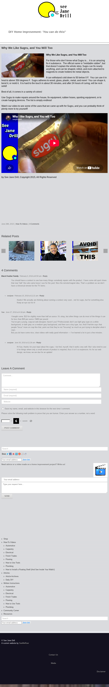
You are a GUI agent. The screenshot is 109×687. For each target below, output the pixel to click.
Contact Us (53, 655)
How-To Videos (22, 224)
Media (53, 663)
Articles (7, 573)
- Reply (44, 276)
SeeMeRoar (24, 643)
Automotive (10, 546)
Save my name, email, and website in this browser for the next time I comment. (37, 409)
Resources (8, 614)
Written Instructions (12, 583)
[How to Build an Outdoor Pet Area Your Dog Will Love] (21, 251)
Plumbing (9, 566)
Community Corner (11, 610)
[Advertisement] (17, 518)
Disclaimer (101, 672)
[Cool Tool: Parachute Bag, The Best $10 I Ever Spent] (53, 251)
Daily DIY (9, 580)
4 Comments (34, 224)
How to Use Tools (13, 563)
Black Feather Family (10, 276)
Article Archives (12, 576)
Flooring (9, 559)
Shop (6, 539)
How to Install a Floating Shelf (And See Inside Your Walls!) (30, 569)
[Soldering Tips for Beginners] (85, 251)
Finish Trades (11, 556)
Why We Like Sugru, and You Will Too (27, 47)
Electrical (9, 552)
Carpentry (10, 549)
